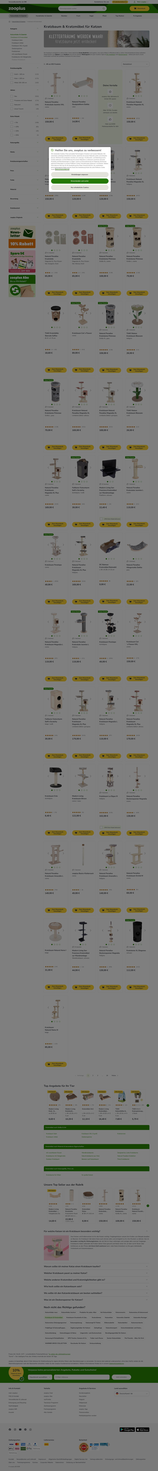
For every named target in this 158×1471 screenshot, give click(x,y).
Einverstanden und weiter (80, 181)
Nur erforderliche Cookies (80, 187)
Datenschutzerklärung (62, 169)
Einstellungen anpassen (79, 175)
